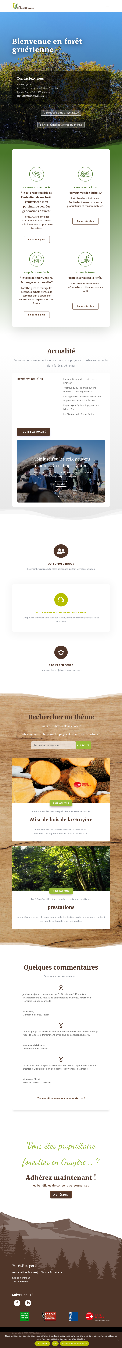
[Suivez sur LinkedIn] (28, 1303)
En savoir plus (36, 239)
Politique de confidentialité (74, 1343)
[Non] (118, 1340)
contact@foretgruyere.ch (30, 95)
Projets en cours (61, 665)
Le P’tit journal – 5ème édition (79, 413)
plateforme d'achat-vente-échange (61, 612)
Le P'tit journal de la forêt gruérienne (61, 124)
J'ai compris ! (42, 1343)
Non (55, 1343)
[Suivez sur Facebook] (17, 1303)
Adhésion (61, 1194)
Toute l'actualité (33, 431)
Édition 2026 (61, 803)
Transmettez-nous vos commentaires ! (61, 1098)
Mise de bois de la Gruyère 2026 (61, 112)
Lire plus (61, 493)
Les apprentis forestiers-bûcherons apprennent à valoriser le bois (61, 469)
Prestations (61, 890)
